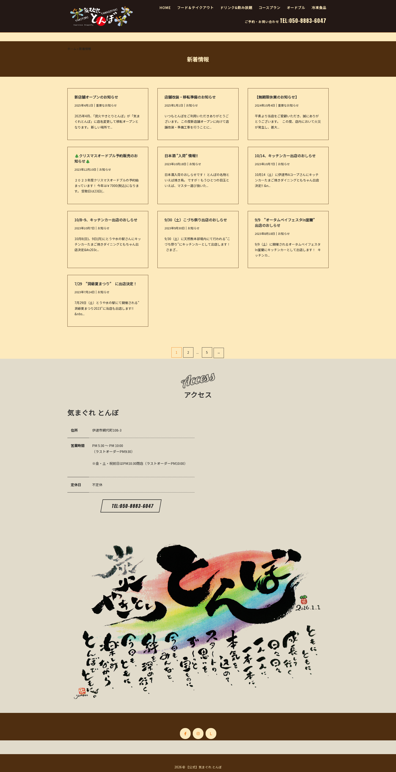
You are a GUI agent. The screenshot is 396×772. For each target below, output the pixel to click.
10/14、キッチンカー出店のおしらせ (285, 155)
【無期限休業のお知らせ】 (277, 97)
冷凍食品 (319, 7)
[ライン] (211, 733)
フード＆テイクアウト (195, 7)
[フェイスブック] (185, 733)
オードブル (296, 7)
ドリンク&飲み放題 (236, 7)
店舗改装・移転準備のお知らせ (190, 97)
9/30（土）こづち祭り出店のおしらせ (196, 219)
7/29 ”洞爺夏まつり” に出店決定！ (107, 283)
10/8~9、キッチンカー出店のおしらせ (106, 219)
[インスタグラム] (198, 733)
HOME (165, 7)
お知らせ (192, 105)
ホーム (71, 49)
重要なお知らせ (106, 105)
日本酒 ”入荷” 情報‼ (181, 155)
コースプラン (269, 7)
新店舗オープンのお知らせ (96, 97)
